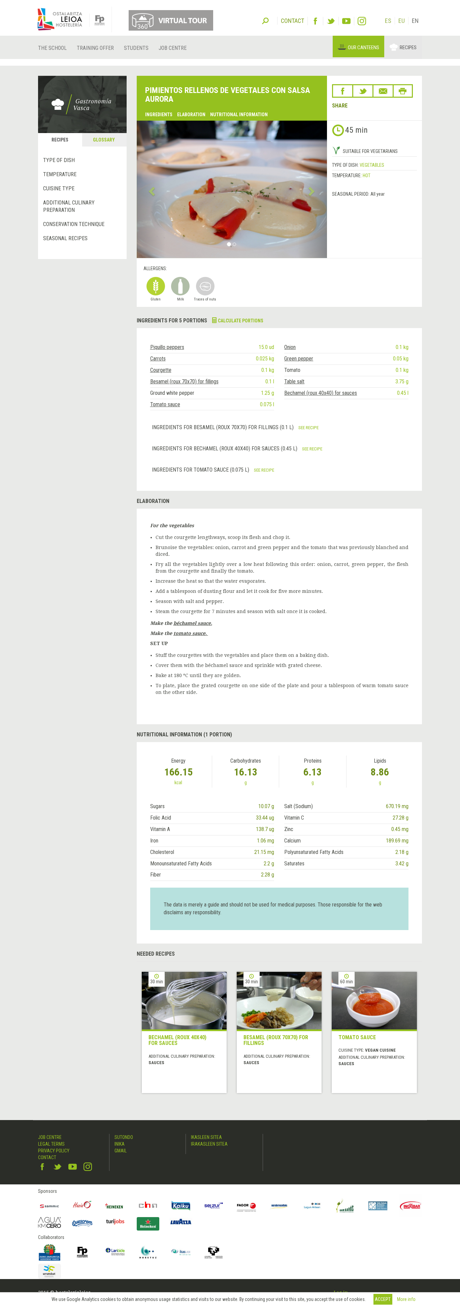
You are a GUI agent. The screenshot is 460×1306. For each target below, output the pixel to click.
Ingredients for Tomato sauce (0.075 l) (201, 470)
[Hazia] (82, 1205)
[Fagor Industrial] (246, 1205)
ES (388, 20)
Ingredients (158, 114)
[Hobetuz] (148, 1252)
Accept (383, 1299)
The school (52, 48)
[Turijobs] (115, 1221)
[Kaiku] (180, 1205)
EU (401, 20)
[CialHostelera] (148, 1205)
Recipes (408, 47)
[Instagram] (362, 21)
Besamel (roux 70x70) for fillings (184, 381)
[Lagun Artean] (312, 1205)
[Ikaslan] (180, 1252)
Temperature (59, 174)
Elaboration (191, 114)
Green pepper (298, 358)
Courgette (160, 370)
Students (136, 48)
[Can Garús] (345, 1205)
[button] (151, 189)
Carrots (158, 358)
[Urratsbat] (49, 1271)
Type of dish (59, 160)
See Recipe (308, 427)
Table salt (294, 381)
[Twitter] (331, 21)
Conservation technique (73, 224)
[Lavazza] (180, 1220)
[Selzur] (213, 1205)
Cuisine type (58, 188)
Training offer (95, 48)
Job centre (173, 48)
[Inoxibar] (410, 1205)
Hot (366, 175)
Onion (290, 347)
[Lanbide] (115, 1252)
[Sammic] (49, 1205)
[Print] (403, 91)
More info (406, 1299)
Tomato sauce (165, 404)
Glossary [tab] (104, 139)
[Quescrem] (82, 1223)
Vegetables (372, 165)
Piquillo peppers (167, 347)
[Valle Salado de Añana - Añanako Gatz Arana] (377, 1205)
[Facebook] (315, 21)
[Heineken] (115, 1205)
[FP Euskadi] (82, 1252)
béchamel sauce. (192, 623)
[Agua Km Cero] (49, 1222)
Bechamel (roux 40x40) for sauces (320, 393)
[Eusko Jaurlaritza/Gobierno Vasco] (49, 1252)
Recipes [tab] (60, 139)
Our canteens (363, 47)
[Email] (383, 91)
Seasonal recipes (65, 238)
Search (265, 20)
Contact (47, 1157)
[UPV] (213, 1252)
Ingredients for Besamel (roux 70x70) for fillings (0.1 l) (223, 427)
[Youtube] (346, 21)
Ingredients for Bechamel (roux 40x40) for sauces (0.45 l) (225, 448)
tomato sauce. (190, 633)
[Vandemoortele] (279, 1205)
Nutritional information (239, 114)
